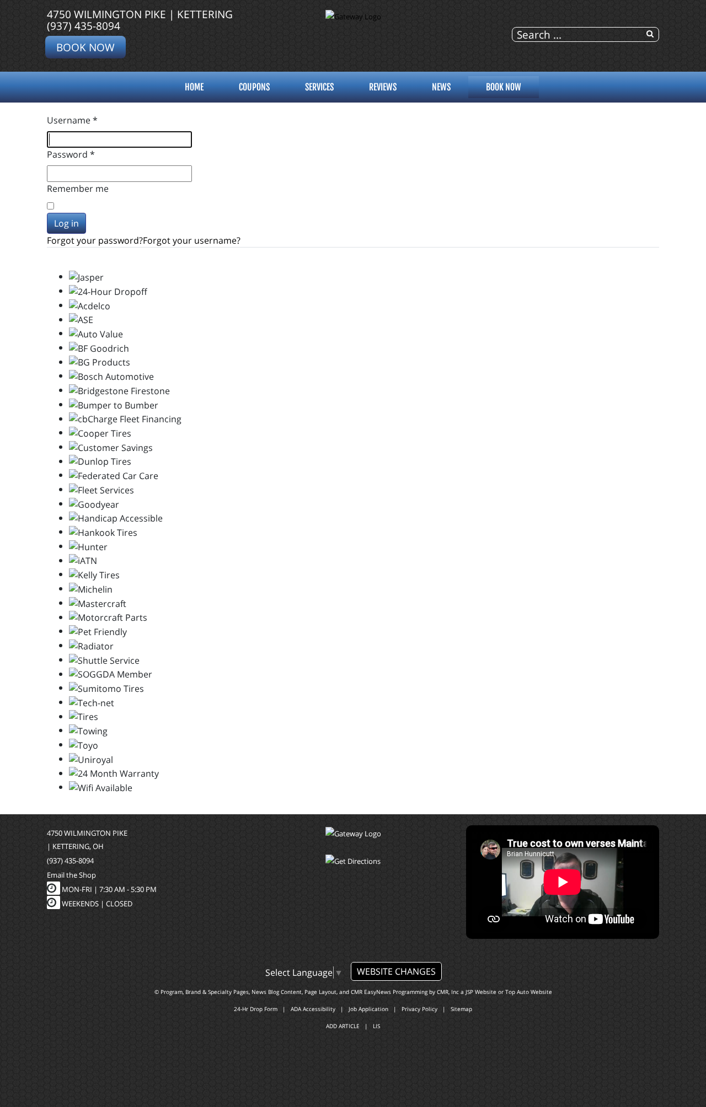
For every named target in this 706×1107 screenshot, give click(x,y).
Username (72, 120)
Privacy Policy (419, 1009)
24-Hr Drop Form (255, 1009)
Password (71, 154)
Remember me (78, 188)
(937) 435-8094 (83, 25)
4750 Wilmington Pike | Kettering (140, 14)
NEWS (441, 87)
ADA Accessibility (313, 1009)
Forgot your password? (95, 240)
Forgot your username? (191, 240)
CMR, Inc (448, 992)
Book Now (85, 47)
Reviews (383, 87)
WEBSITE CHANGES (396, 971)
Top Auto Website (528, 992)
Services (319, 87)
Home (194, 87)
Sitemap (461, 1009)
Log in (66, 223)
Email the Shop (71, 875)
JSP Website (481, 992)
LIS (376, 1026)
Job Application (368, 1009)
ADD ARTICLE (343, 1026)
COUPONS (254, 87)
